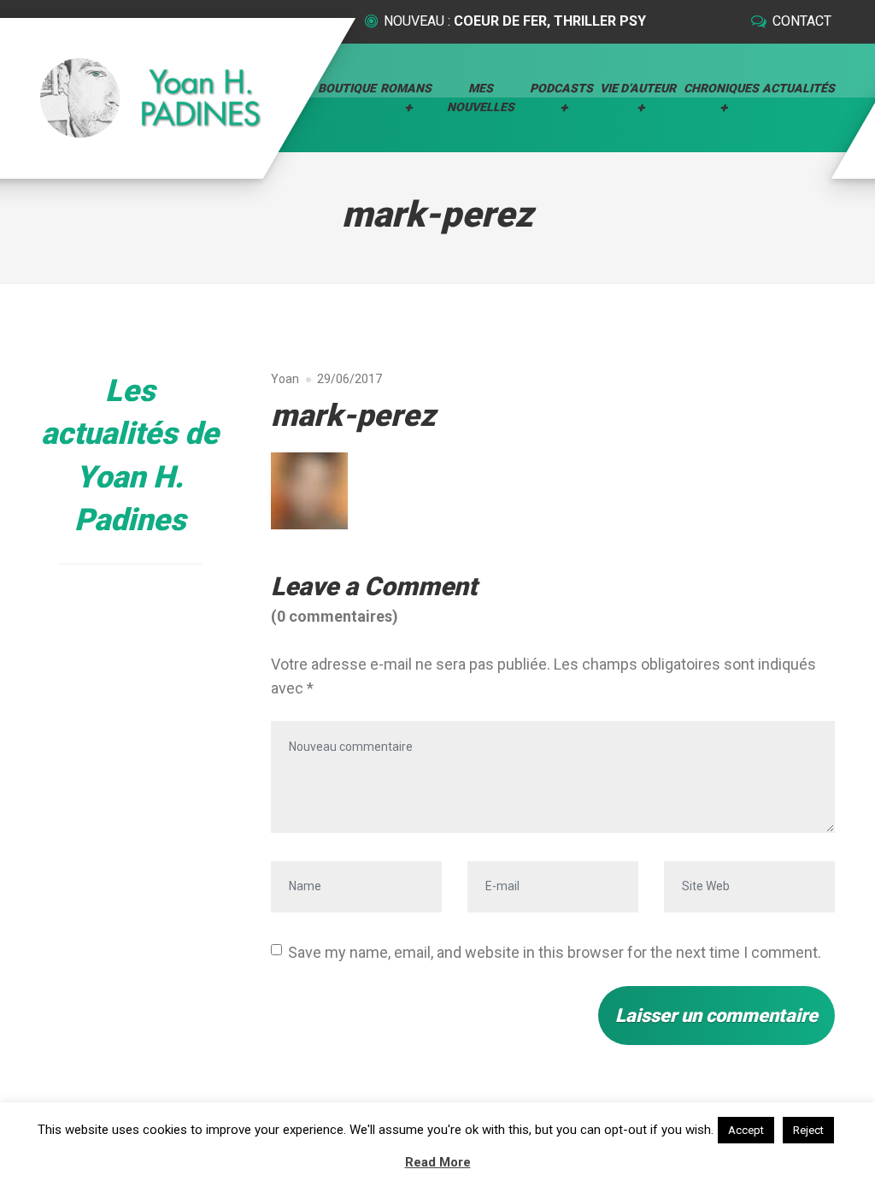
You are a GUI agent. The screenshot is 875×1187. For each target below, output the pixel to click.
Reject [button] (808, 1130)
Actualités (798, 88)
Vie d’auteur (638, 88)
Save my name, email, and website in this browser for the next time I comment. (554, 952)
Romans (406, 88)
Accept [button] (746, 1130)
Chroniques (721, 88)
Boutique (347, 88)
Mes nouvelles (480, 97)
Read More (438, 1162)
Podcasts (561, 88)
